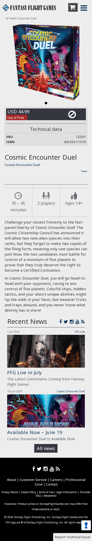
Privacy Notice (10, 492)
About (11, 479)
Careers (56, 479)
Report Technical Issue (72, 537)
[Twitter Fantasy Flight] (67, 321)
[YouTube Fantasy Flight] (78, 321)
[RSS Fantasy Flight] (83, 321)
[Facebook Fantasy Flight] (61, 321)
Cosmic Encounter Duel (22, 18)
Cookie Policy (28, 492)
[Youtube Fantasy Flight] (53, 468)
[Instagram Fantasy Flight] (72, 321)
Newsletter (50, 495)
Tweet (84, 171)
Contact (51, 484)
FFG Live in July (24, 372)
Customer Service (33, 479)
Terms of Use (46, 492)
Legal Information (66, 492)
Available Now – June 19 (34, 432)
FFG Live (80, 332)
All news (46, 448)
